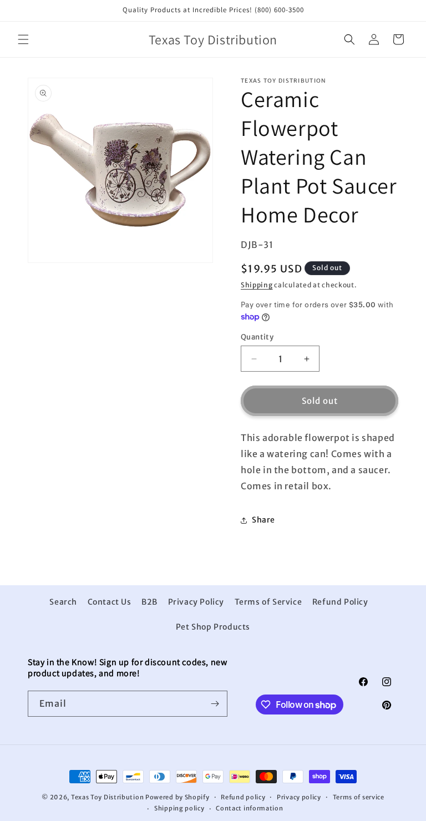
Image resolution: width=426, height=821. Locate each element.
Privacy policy (299, 797)
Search (63, 602)
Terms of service (358, 797)
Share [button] (263, 520)
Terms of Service (268, 602)
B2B (149, 602)
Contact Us (109, 602)
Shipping (257, 285)
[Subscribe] (214, 704)
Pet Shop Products (213, 627)
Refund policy (243, 797)
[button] (23, 39)
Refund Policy (340, 602)
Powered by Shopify (177, 797)
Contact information (249, 808)
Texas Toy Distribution (107, 797)
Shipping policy (179, 808)
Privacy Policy (196, 602)
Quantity (257, 337)
